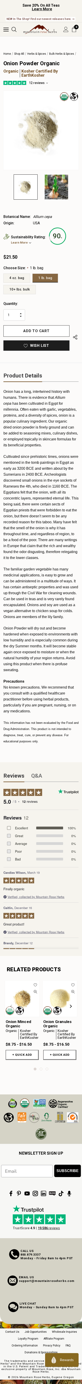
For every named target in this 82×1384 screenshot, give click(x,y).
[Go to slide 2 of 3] (41, 1069)
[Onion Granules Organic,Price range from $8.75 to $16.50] (59, 999)
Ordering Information (25, 1345)
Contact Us (12, 1331)
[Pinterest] (19, 1193)
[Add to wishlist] (35, 985)
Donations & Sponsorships (41, 1352)
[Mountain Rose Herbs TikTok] (61, 1193)
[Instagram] (35, 1193)
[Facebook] (11, 1193)
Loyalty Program (28, 1338)
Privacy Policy (51, 1345)
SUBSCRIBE (67, 1171)
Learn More (42, 9)
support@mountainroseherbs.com (46, 1281)
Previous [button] (11, 1006)
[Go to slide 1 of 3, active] (35, 1069)
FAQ (68, 1345)
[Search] (14, 29)
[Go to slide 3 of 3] (47, 1069)
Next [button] (71, 1006)
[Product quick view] (35, 992)
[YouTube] (27, 1193)
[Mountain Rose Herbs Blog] (52, 1193)
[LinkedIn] (43, 1193)
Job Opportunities (36, 1331)
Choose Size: (23, 268)
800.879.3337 (30, 1254)
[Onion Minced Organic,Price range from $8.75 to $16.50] (22, 999)
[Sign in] (66, 29)
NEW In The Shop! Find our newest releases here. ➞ (41, 19)
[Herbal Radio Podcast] (69, 1193)
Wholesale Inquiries (64, 1331)
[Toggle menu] (6, 29)
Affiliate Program (54, 1338)
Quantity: (10, 303)
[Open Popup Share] (75, 337)
